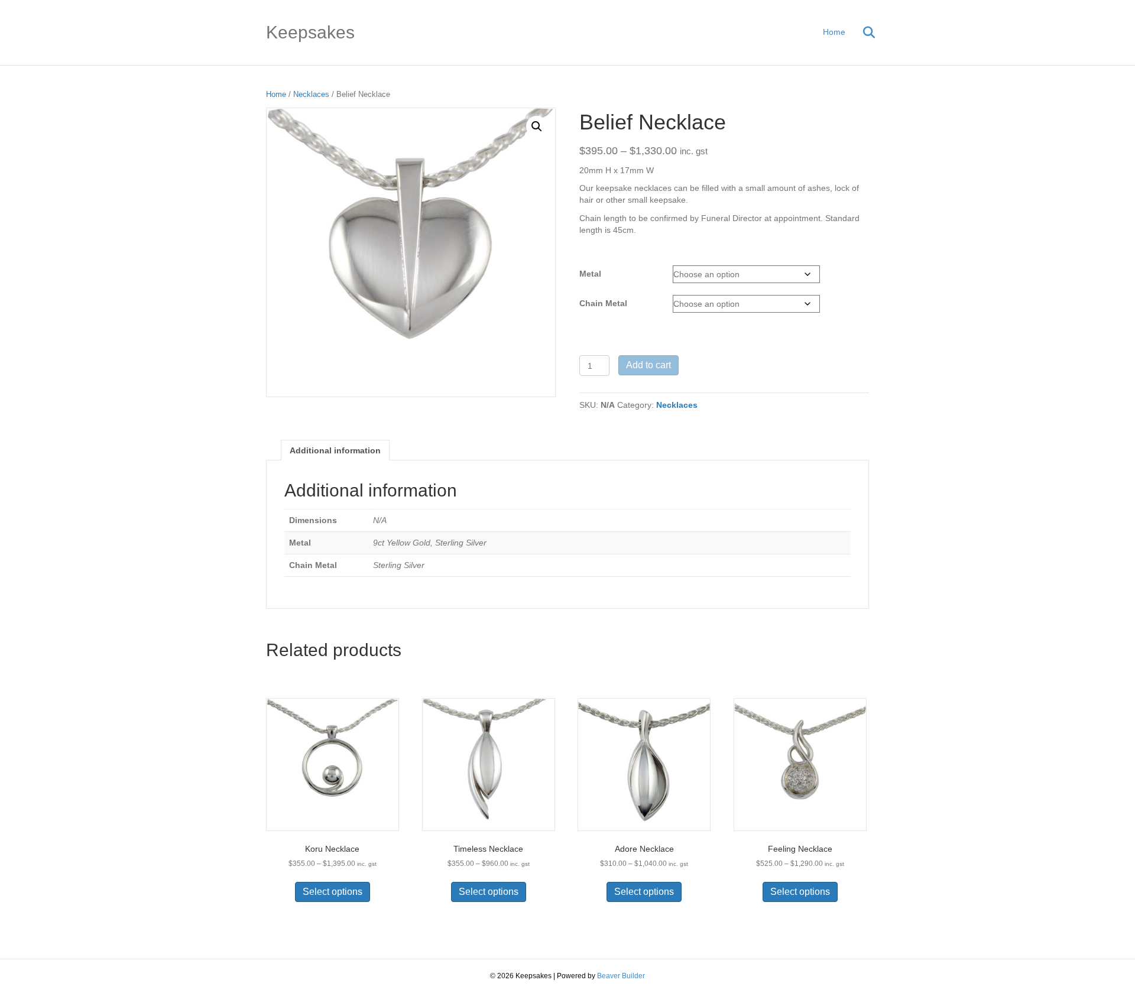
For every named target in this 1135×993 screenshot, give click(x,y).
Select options (332, 892)
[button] (536, 126)
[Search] (861, 32)
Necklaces (311, 94)
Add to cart (648, 365)
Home (834, 32)
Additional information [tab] (335, 450)
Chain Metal (603, 303)
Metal (590, 273)
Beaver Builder (621, 976)
